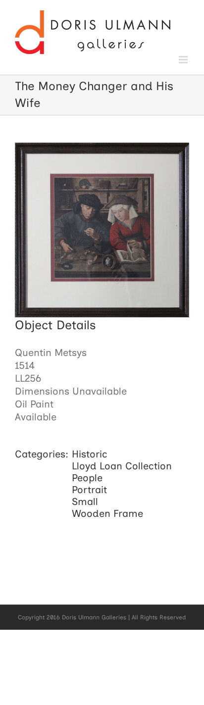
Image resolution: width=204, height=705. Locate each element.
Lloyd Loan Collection (122, 466)
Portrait (89, 490)
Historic (89, 454)
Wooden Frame (107, 513)
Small (85, 501)
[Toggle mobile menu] (184, 59)
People (87, 478)
